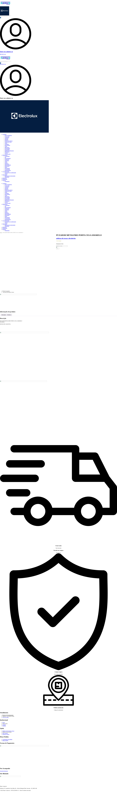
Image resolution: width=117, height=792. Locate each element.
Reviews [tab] (9, 314)
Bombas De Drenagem (9, 150)
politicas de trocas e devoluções (66, 238)
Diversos (4, 180)
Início (1, 232)
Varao (6, 146)
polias (6, 143)
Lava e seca (7, 136)
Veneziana (7, 160)
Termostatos (7, 156)
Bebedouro (4, 178)
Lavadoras (4, 134)
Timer (6, 161)
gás (5, 157)
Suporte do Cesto (8, 142)
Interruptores (7, 168)
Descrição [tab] (4, 314)
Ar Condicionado (5, 171)
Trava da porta (7, 154)
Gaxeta (6, 152)
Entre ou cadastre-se (6, 51)
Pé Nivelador (7, 148)
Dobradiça (7, 163)
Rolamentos (7, 181)
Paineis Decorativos (8, 140)
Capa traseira (7, 169)
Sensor (6, 162)
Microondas (4, 174)
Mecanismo (7, 147)
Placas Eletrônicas (8, 135)
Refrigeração (4, 155)
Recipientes (7, 166)
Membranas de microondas (10, 175)
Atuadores (7, 144)
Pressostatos (7, 149)
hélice (6, 167)
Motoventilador (8, 165)
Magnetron (7, 177)
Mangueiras (7, 151)
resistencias (7, 159)
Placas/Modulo (8, 158)
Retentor (6, 139)
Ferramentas (4, 179)
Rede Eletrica (7, 145)
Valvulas (6, 138)
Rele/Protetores (8, 170)
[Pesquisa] (0, 17)
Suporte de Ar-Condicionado (10, 172)
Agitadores (7, 137)
